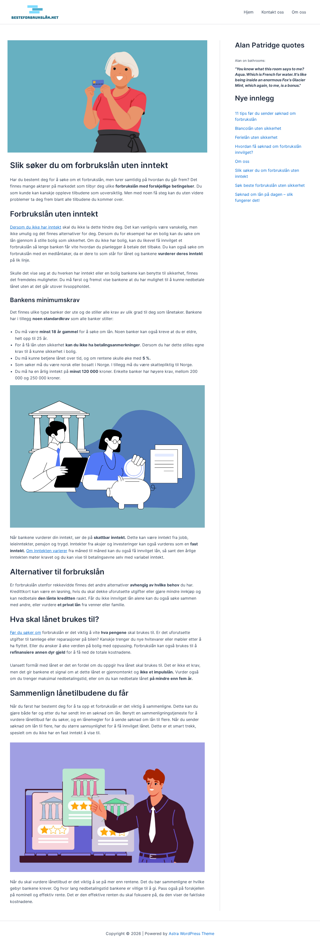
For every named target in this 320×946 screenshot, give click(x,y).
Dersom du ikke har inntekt (35, 227)
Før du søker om (25, 632)
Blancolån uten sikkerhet (258, 128)
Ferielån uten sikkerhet (256, 137)
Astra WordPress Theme (191, 933)
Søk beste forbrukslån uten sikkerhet (270, 185)
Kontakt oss (273, 12)
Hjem (249, 12)
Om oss (299, 12)
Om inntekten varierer (46, 550)
